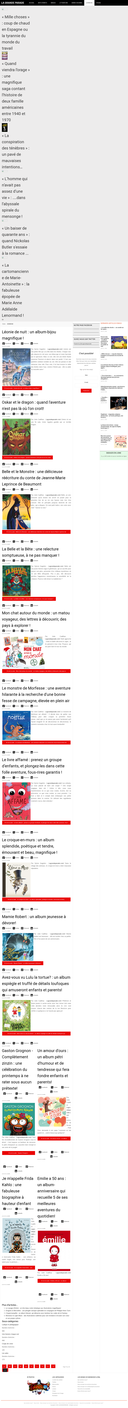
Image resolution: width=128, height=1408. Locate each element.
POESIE (98, 3)
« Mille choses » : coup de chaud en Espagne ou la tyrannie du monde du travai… (112, 355)
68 (20, 1366)
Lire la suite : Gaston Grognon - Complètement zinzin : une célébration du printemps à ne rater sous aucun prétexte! (18, 1153)
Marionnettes (55, 1384)
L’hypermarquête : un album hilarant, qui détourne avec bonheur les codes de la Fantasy (36, 1313)
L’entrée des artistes (57, 1380)
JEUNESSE (89, 3)
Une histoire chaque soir (10, 1334)
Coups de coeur (7, 1344)
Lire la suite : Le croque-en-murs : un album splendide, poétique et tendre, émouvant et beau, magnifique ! (37, 900)
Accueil (31, 3)
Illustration (55, 1395)
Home (3, 324)
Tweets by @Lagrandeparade (82, 343)
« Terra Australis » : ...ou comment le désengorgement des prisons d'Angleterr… (112, 377)
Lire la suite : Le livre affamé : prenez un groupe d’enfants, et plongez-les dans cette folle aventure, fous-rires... (37, 823)
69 (26, 1366)
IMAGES (53, 3)
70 (31, 1366)
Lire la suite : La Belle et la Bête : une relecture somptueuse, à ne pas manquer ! (29, 599)
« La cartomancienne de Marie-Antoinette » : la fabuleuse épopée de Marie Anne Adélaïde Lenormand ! (15, 290)
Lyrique (54, 1389)
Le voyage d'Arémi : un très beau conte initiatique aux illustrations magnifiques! (33, 1308)
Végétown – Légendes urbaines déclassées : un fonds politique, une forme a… (112, 415)
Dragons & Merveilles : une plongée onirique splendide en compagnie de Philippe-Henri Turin (38, 1311)
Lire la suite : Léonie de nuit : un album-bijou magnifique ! (22, 388)
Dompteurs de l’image (58, 1393)
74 (53, 1366)
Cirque (54, 1391)
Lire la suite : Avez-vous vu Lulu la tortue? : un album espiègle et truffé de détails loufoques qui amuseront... (37, 1034)
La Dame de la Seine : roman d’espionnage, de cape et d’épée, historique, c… (111, 426)
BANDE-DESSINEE (77, 3)
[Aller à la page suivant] (5, 1370)
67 (15, 1366)
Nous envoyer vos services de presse (87, 1384)
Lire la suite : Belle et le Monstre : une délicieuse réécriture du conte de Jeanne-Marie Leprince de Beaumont (36, 532)
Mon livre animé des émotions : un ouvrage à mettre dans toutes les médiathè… (106, 439)
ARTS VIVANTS (42, 3)
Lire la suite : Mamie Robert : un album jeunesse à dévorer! (23, 963)
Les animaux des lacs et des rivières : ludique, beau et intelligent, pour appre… (112, 366)
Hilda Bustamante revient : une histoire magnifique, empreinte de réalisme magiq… (113, 388)
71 (37, 1366)
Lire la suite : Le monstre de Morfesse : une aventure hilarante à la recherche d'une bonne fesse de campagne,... (37, 743)
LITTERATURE (64, 3)
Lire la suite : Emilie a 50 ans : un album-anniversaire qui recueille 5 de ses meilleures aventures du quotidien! (54, 1281)
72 (42, 1366)
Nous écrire (80, 1382)
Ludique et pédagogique (10, 1325)
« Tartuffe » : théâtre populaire (104, 399)
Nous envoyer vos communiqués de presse (89, 1386)
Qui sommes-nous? (83, 1380)
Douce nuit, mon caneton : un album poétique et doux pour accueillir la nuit (105, 341)
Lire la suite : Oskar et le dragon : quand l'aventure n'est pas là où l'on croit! (28, 457)
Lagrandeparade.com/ (53, 495)
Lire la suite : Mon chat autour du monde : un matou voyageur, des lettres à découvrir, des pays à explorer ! (37, 671)
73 (47, 1366)
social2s (8, 346)
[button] (7, 343)
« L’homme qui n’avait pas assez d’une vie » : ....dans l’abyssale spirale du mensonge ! (15, 198)
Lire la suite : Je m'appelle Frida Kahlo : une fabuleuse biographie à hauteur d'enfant (19, 1268)
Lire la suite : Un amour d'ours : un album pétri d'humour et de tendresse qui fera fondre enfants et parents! (54, 1139)
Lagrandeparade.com (54, 349)
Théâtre (54, 1382)
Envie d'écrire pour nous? (84, 1391)
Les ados (5, 1353)
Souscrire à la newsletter (84, 1389)
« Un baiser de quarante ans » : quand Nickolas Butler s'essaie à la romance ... (16, 241)
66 (9, 1366)
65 (4, 1366)
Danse (54, 1386)
